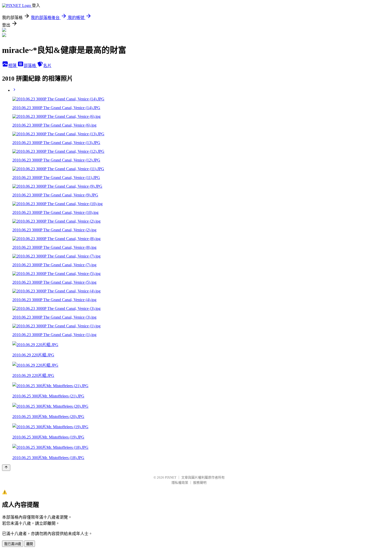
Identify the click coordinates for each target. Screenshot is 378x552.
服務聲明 (199, 482)
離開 (29, 544)
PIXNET (170, 477)
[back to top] (6, 467)
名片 (47, 65)
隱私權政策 (180, 482)
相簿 (12, 65)
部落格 (30, 65)
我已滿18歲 (12, 544)
